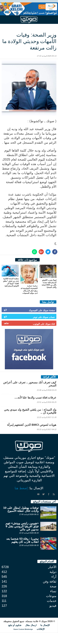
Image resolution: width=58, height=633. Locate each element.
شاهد (6, 323)
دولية (53, 572)
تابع (5, 309)
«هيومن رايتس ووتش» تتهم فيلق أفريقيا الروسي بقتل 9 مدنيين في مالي (22, 526)
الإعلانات (41, 629)
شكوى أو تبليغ (14, 625)
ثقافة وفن (49, 581)
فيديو (52, 605)
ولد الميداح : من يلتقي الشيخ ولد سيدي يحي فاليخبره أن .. (30, 411)
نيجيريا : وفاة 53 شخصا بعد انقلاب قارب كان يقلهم (22, 540)
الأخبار (52, 567)
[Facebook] (48, 494)
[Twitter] (43, 494)
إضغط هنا (21, 488)
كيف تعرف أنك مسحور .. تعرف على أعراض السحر (29, 384)
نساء (53, 591)
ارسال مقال (31, 625)
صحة (53, 586)
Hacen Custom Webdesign (23, 629)
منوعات (51, 596)
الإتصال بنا (45, 625)
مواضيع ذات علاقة (27, 259)
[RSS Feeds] (53, 494)
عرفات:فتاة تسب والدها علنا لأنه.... (35, 397)
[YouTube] (38, 494)
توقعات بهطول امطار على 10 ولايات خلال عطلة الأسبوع (21, 509)
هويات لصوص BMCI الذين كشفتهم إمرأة (31, 424)
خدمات (51, 601)
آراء (53, 576)
